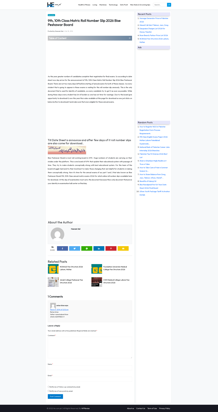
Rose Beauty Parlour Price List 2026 (154, 35)
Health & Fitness (84, 5)
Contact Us (140, 408)
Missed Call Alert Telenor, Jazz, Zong (154, 25)
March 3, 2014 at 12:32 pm (59, 310)
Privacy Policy (164, 408)
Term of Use (152, 408)
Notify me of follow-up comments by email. (65, 387)
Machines (103, 5)
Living (95, 5)
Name (50, 364)
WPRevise (85, 408)
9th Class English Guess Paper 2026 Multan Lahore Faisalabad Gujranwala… (154, 140)
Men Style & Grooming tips (140, 5)
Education (51, 15)
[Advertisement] (90, 57)
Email (50, 376)
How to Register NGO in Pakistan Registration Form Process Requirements (152, 130)
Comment (52, 335)
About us (130, 408)
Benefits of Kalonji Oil (148, 181)
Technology (113, 5)
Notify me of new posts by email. (61, 391)
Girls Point (124, 5)
